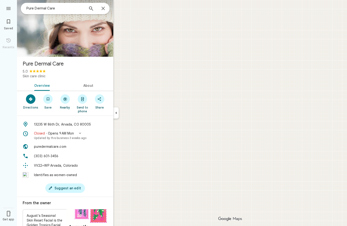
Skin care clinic (34, 76)
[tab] (41, 85)
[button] (65, 135)
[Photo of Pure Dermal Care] (65, 28)
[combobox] (55, 8)
